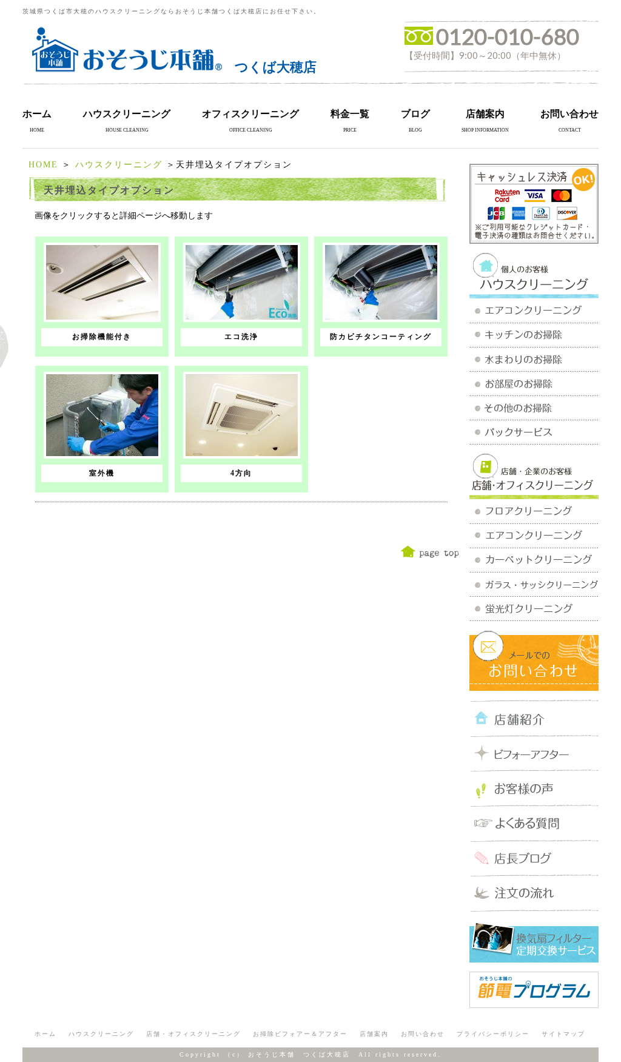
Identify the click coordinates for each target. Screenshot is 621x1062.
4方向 (241, 473)
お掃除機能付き (102, 336)
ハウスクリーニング (126, 114)
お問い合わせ (569, 114)
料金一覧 (350, 114)
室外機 (102, 473)
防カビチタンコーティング (381, 336)
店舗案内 (485, 114)
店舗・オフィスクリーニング (193, 1033)
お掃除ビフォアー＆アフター (300, 1033)
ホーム (37, 114)
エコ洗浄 (241, 336)
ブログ (415, 114)
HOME (43, 164)
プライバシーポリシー (493, 1033)
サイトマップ (563, 1033)
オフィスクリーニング (250, 114)
